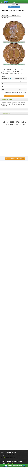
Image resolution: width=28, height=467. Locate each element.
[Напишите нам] (4, 466)
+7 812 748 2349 (10, 463)
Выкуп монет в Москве (8, 452)
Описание (3, 109)
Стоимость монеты (6, 99)
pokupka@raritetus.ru (9, 457)
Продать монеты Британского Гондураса (14, 95)
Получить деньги (14, 6)
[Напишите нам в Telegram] (7, 2)
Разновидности (5, 113)
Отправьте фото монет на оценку (14, 1)
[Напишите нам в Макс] (5, 2)
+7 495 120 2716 (10, 454)
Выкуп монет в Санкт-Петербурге (12, 461)
